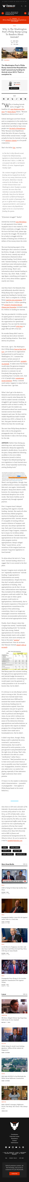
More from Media (8, 864)
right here (19, 326)
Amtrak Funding (15, 847)
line (14, 148)
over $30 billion (21, 222)
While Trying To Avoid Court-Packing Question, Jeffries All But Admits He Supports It (13, 1048)
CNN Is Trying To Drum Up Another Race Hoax (14, 889)
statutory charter (11, 140)
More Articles (14, 88)
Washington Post (21, 854)
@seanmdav (17, 84)
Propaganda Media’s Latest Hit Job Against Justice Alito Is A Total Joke (14, 918)
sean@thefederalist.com (15, 841)
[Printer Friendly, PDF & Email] (25, 99)
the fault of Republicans (17, 128)
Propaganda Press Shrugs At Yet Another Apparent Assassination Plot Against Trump (14, 980)
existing (16, 640)
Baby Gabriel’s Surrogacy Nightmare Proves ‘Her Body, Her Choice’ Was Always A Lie (14, 1106)
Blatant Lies (6, 850)
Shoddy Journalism (7, 854)
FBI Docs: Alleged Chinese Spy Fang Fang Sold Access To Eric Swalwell (14, 1019)
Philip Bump (11, 112)
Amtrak (4, 847)
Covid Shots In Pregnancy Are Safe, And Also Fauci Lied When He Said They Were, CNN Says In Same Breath (14, 949)
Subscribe (14, 1173)
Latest (4, 994)
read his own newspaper (14, 300)
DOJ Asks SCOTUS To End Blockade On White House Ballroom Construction (14, 1077)
